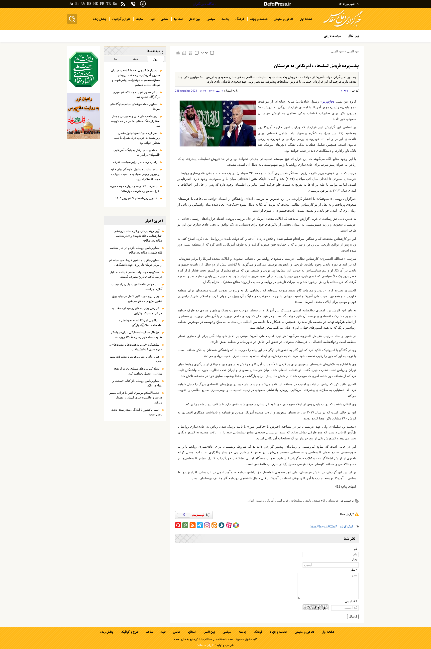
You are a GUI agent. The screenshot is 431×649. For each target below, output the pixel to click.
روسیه (260, 500)
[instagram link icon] (207, 525)
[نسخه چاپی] (178, 53)
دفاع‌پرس (328, 101)
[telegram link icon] (200, 525)
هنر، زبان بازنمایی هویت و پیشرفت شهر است (135, 359)
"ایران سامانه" (205, 645)
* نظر (354, 569)
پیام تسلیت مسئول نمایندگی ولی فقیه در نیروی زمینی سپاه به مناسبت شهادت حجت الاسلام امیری (135, 173)
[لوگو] (343, 27)
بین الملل (353, 51)
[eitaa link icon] (214, 525)
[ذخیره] (191, 53)
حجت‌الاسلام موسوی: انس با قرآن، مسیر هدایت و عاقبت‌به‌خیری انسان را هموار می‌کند (135, 397)
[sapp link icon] (221, 525)
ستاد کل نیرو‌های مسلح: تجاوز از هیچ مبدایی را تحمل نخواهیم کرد (138, 371)
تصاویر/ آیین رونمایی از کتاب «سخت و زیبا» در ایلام (137, 383)
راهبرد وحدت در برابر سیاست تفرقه (135, 162)
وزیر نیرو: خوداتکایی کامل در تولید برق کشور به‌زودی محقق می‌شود (137, 298)
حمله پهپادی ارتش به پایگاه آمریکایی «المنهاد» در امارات (136, 152)
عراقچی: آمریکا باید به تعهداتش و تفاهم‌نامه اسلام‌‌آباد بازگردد (140, 323)
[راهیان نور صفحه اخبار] (83, 116)
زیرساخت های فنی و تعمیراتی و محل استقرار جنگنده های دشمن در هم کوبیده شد (135, 121)
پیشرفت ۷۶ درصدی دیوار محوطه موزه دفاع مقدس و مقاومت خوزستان (135, 188)
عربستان (333, 500)
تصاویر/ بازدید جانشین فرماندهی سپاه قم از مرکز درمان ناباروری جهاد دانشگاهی (135, 262)
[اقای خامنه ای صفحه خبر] (83, 69)
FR (102, 3)
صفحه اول (328, 632)
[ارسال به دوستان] (184, 53)
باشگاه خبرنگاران (204, 4)
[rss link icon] (193, 525)
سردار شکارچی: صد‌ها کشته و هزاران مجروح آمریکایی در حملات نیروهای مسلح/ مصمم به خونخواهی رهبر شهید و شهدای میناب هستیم (135, 78)
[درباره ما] (143, 3)
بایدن (308, 500)
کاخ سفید (319, 500)
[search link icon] (185, 525)
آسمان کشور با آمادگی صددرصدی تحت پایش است (136, 412)
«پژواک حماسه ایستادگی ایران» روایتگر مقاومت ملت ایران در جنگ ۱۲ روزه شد (136, 335)
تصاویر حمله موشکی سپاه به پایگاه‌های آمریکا (135, 106)
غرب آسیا (283, 500)
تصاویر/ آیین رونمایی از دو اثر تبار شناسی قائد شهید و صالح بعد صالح (135, 250)
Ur (83, 3)
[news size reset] (205, 53)
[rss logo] (122, 4)
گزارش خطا (347, 514)
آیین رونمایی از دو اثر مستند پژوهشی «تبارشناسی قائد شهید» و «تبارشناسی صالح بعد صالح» (138, 235)
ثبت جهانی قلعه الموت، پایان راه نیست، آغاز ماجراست (136, 286)
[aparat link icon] (229, 525)
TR (108, 3)
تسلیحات (296, 500)
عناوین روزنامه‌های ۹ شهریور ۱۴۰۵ (136, 198)
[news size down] (197, 53)
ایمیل (354, 559)
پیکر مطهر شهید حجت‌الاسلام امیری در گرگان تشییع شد (136, 94)
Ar (71, 3)
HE (95, 3)
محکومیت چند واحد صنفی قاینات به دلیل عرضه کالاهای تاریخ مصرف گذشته (136, 274)
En (77, 3)
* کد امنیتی (351, 601)
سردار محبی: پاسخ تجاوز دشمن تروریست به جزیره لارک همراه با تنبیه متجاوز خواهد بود (137, 137)
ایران (250, 500)
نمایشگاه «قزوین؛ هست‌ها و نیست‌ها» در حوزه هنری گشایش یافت (135, 347)
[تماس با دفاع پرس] (133, 3)
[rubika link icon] (236, 525)
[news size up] (212, 53)
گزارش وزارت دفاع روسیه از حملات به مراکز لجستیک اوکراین (137, 310)
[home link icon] (178, 525)
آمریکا (270, 500)
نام (355, 548)
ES (89, 3)
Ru (115, 3)
